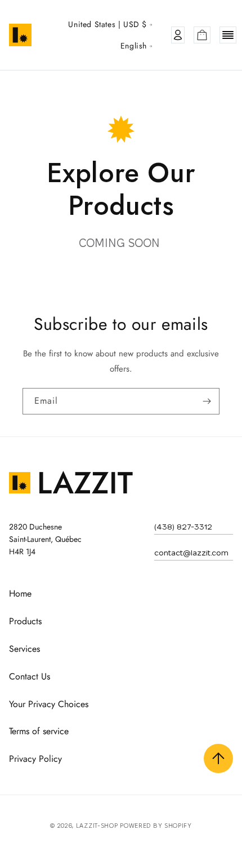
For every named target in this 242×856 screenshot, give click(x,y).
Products (25, 621)
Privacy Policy (35, 758)
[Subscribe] (206, 401)
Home (20, 593)
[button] (202, 35)
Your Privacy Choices (48, 704)
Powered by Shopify (156, 825)
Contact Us (29, 676)
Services (24, 648)
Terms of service (39, 731)
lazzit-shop (97, 825)
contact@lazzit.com (191, 552)
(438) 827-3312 (183, 526)
